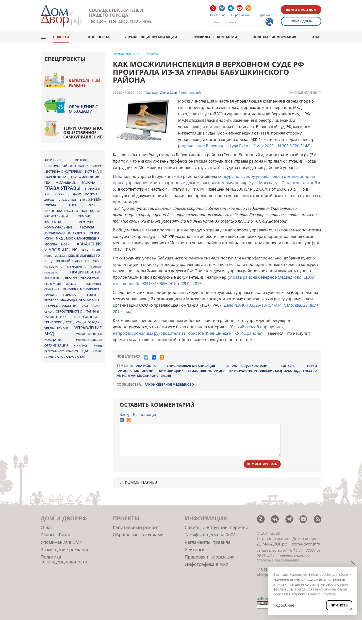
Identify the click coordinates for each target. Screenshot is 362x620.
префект (72, 278)
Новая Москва (55, 255)
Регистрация (145, 414)
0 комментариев (303, 92)
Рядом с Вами (55, 535)
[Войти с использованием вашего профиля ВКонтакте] (122, 420)
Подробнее (283, 605)
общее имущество (84, 255)
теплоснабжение (86, 317)
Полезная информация (274, 37)
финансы (82, 345)
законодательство (300, 371)
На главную (217, 15)
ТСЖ (69, 322)
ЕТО (83, 199)
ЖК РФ (121, 376)
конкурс (288, 366)
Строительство (70, 311)
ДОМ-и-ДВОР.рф (272, 544)
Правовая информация (209, 557)
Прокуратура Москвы (62, 284)
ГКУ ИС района (240, 371)
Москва (51, 244)
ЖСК (95, 205)
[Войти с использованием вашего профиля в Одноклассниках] (129, 420)
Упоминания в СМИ (62, 542)
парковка (52, 266)
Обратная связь (241, 15)
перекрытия (75, 266)
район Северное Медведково (169, 384)
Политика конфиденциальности (64, 559)
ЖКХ (75, 205)
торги (312, 366)
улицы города (88, 322)
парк (97, 261)
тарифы (93, 311)
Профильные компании (214, 37)
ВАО (81, 166)
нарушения (91, 250)
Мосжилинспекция (154, 376)
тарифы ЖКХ (56, 317)
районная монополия (135, 371)
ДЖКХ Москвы (87, 194)
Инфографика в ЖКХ (206, 564)
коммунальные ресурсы (72, 227)
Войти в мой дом (301, 10)
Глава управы (63, 188)
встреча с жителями (64, 171)
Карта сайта (265, 15)
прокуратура (91, 278)
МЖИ (132, 376)
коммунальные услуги (65, 233)
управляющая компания (247, 366)
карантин (90, 222)
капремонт (57, 222)
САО (85, 306)
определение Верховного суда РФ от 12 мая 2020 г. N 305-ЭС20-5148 (244, 146)
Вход (124, 414)
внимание (94, 166)
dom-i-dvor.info (305, 544)
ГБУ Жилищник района (205, 371)
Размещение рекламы (64, 549)
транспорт (53, 322)
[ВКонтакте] (154, 357)
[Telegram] (146, 357)
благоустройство (60, 166)
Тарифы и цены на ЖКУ (210, 535)
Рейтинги (195, 549)
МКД (60, 238)
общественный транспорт (67, 261)
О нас (316, 37)
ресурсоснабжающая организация (72, 300)
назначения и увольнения (73, 247)
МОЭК (66, 244)
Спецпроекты (96, 37)
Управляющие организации (150, 37)
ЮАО (60, 356)
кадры (95, 211)
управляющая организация (191, 366)
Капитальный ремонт (84, 83)
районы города (62, 294)
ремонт (93, 295)
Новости (61, 37)
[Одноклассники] (162, 357)
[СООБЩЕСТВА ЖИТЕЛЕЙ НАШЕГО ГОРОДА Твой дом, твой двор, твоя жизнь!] (61, 16)
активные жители (72, 160)
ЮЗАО (81, 356)
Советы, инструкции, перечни (216, 527)
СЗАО (48, 311)
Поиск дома (301, 21)
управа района (143, 366)
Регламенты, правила (207, 542)
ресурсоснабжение (62, 305)
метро (95, 233)
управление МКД (268, 371)
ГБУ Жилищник (170, 371)
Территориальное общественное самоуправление (83, 132)
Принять (339, 605)
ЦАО (86, 351)
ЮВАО (70, 356)
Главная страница (126, 53)
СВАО (96, 306)
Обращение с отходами (83, 109)
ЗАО (84, 211)
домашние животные (61, 199)
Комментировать (262, 464)
